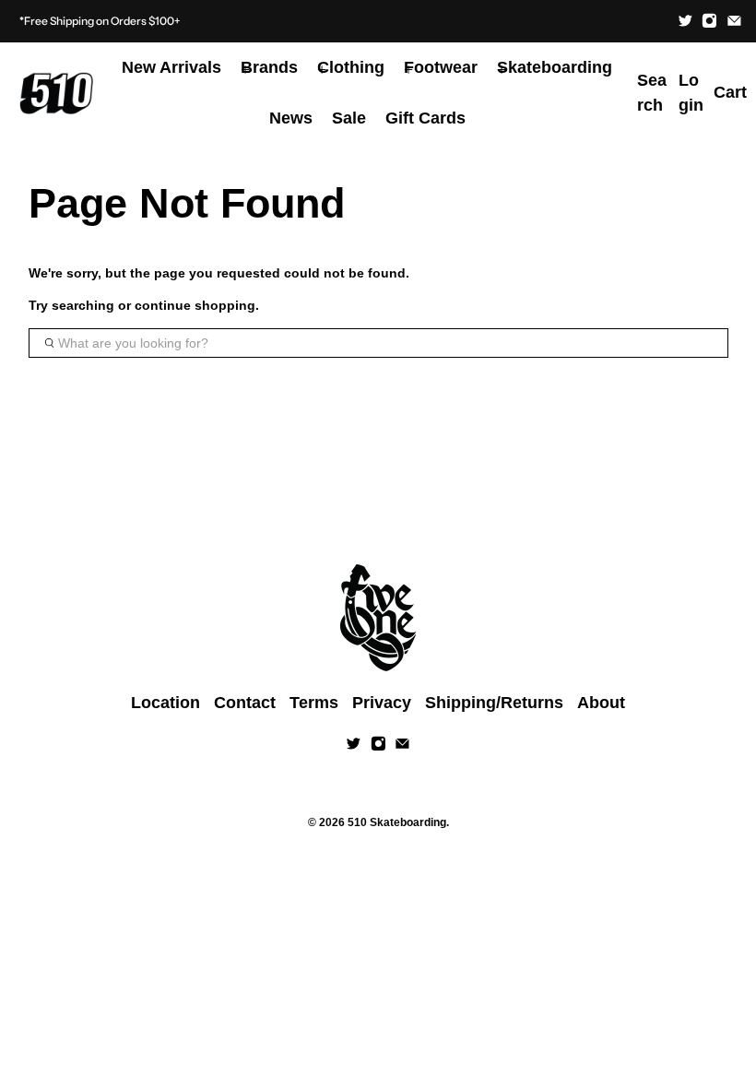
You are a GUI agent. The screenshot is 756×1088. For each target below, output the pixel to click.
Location (165, 702)
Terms (313, 702)
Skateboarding (554, 67)
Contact (245, 702)
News (291, 118)
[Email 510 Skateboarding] (734, 21)
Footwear (441, 67)
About (601, 702)
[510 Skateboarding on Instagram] (709, 21)
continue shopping (195, 305)
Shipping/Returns (494, 702)
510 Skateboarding (397, 822)
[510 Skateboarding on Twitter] (685, 21)
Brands (269, 67)
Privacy (381, 702)
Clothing (350, 67)
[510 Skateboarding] (56, 93)
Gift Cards (425, 118)
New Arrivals (171, 67)
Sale (349, 118)
